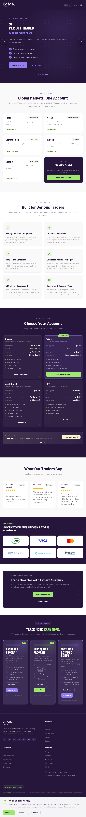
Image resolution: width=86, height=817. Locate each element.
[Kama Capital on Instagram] (4, 748)
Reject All (21, 813)
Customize (34, 813)
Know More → (73, 446)
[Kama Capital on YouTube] (24, 748)
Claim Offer (12, 699)
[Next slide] (81, 45)
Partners (48, 764)
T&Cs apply (8, 704)
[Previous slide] (4, 45)
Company (48, 761)
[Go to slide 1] (39, 74)
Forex (47, 735)
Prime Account (8, 768)
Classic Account (8, 764)
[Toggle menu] (81, 5)
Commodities (49, 742)
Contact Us (22, 431)
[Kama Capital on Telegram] (29, 748)
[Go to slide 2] (42, 74)
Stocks (47, 750)
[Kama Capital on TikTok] (34, 748)
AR (70, 5)
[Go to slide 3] (43, 74)
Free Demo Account (42, 61)
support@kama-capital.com (57, 781)
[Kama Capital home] (9, 5)
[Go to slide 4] (45, 74)
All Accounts (7, 761)
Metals (47, 738)
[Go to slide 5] (47, 74)
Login (75, 5)
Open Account (18, 61)
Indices (47, 746)
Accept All (9, 813)
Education (48, 768)
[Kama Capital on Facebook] (19, 748)
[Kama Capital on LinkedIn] (14, 748)
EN (65, 5)
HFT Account (7, 776)
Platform (48, 776)
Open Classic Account (22, 383)
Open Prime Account (63, 383)
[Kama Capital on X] (9, 748)
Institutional (7, 772)
